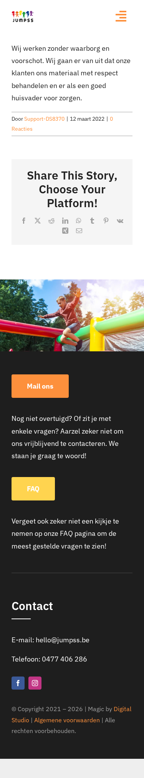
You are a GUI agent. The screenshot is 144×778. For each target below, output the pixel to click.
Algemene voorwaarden (67, 720)
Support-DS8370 (44, 118)
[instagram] (34, 683)
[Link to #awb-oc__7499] (121, 16)
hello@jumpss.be (62, 639)
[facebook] (18, 683)
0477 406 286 (64, 659)
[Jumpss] (23, 13)
